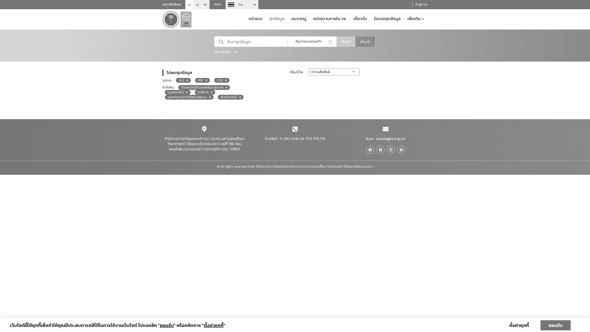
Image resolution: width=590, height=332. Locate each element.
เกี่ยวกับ (360, 18)
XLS (181, 80)
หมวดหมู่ (298, 18)
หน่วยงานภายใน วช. (330, 18)
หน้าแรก (256, 18)
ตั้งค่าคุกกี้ (519, 325)
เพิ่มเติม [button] (414, 18)
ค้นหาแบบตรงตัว (308, 41)
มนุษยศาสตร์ (176, 92)
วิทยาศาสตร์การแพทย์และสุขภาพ (202, 87)
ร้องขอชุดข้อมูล (387, 18)
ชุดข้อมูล (276, 18)
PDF (200, 80)
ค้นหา (346, 42)
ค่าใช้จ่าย (203, 92)
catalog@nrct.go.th (390, 138)
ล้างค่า (365, 42)
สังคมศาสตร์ (229, 97)
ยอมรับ (556, 325)
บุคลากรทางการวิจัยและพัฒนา (187, 97)
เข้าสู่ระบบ (421, 4)
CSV (220, 80)
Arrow (242, 4)
